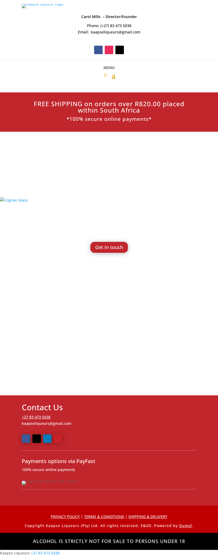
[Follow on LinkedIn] (47, 438)
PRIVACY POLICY (65, 516)
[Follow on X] (119, 50)
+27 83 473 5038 (36, 417)
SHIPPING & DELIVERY (147, 516)
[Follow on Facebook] (98, 50)
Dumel (185, 525)
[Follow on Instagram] (109, 50)
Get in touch (109, 247)
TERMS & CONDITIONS (104, 516)
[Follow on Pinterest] (58, 438)
